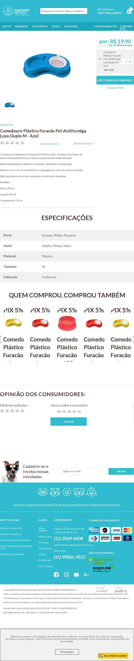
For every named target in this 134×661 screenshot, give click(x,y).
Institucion (8, 520)
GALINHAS (23, 35)
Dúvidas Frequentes (11, 534)
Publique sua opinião (68, 421)
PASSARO (67, 493)
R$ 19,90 (114, 45)
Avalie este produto (49, 144)
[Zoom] (9, 110)
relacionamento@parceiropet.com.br (74, 544)
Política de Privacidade (12, 554)
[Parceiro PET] (15, 14)
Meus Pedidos (43, 529)
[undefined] (47, 65)
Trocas (42, 554)
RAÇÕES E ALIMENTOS (28, 505)
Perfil (101, 12)
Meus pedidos (114, 12)
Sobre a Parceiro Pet (11, 528)
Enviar (121, 471)
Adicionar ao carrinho (115, 80)
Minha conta (45, 536)
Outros (7, 35)
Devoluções (45, 560)
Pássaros (21, 26)
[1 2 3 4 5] (69, 411)
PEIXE (91, 493)
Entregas (44, 542)
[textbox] (63, 11)
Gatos (6, 26)
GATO (55, 493)
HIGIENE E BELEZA (56, 505)
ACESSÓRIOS (76, 505)
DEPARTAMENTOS (106, 26)
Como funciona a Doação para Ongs (16, 547)
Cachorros (40, 26)
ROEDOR (79, 493)
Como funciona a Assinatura (15, 539)
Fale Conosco (46, 566)
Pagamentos (45, 548)
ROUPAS (91, 505)
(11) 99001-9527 (69, 557)
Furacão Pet (6, 124)
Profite (121, 590)
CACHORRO (43, 493)
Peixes (56, 26)
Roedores (71, 26)
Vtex (102, 590)
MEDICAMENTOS (108, 505)
